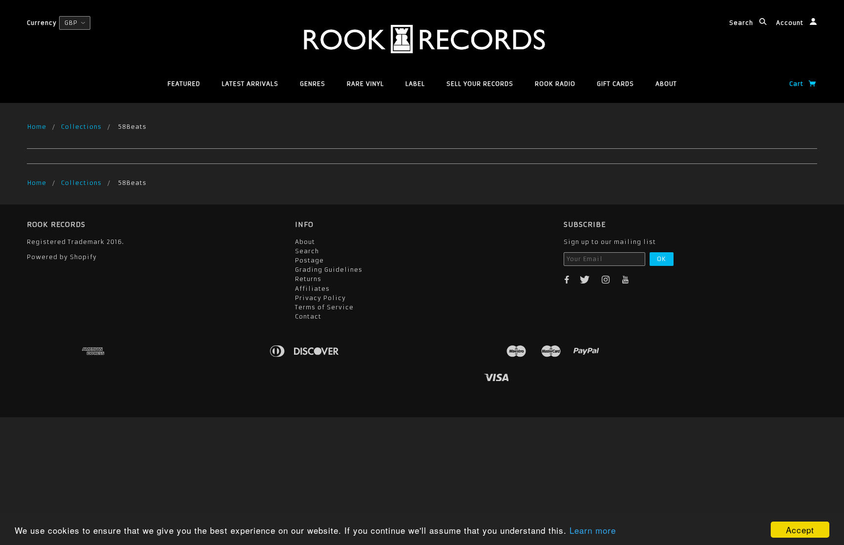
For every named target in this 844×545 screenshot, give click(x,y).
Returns (308, 279)
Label (415, 83)
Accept (800, 530)
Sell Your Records (479, 83)
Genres (312, 83)
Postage (309, 260)
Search (742, 22)
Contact (308, 316)
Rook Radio (555, 83)
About (666, 83)
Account (790, 22)
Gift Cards (615, 83)
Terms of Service (324, 307)
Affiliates (312, 288)
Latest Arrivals (250, 83)
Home (36, 126)
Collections (81, 126)
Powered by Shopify (62, 257)
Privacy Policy (320, 298)
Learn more (593, 530)
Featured (184, 83)
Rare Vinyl (365, 83)
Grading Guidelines (328, 269)
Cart (797, 83)
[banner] (422, 39)
